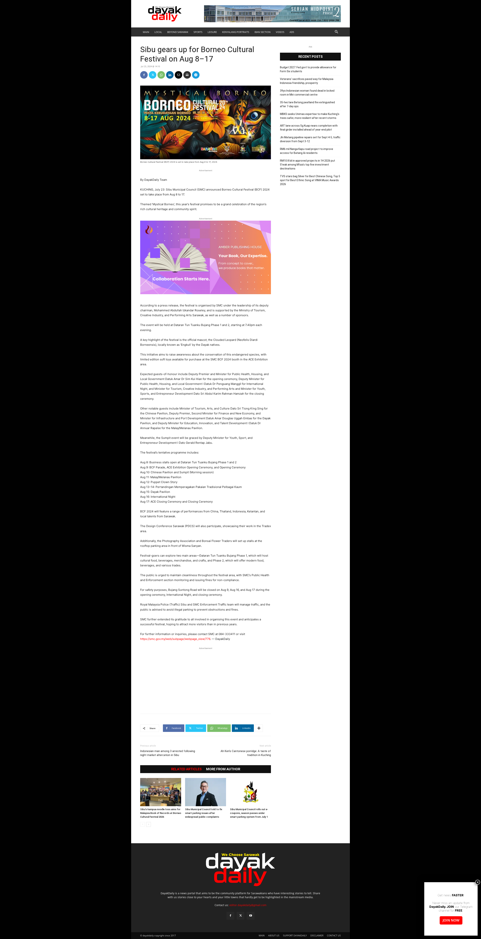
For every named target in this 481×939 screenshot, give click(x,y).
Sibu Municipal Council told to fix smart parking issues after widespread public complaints (203, 813)
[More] (259, 728)
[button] (336, 32)
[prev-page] (142, 824)
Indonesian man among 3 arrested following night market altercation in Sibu (167, 753)
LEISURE (212, 32)
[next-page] (148, 824)
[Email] (178, 75)
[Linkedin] (170, 75)
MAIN (146, 32)
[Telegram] (196, 75)
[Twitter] (152, 75)
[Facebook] (144, 75)
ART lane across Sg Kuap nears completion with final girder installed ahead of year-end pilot (309, 127)
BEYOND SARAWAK (177, 32)
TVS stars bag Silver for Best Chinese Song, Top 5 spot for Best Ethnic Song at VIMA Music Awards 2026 (310, 180)
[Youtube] (250, 915)
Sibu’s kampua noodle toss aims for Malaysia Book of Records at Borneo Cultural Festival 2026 (160, 813)
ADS (292, 32)
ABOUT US (273, 935)
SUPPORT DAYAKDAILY (295, 935)
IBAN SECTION (262, 32)
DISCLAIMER (316, 935)
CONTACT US (334, 935)
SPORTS (198, 32)
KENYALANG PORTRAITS (235, 32)
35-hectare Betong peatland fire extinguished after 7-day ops (307, 104)
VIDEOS (280, 32)
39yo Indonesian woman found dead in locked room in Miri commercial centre (307, 92)
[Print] (187, 75)
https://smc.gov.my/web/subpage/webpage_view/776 (175, 639)
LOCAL (158, 32)
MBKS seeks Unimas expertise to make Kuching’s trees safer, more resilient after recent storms (309, 115)
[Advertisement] (205, 678)
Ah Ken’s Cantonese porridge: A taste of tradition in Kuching (246, 753)
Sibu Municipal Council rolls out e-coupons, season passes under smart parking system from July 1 (249, 813)
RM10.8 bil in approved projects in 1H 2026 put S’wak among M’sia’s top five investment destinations (307, 164)
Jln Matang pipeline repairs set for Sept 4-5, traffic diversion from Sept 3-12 (310, 139)
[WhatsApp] (161, 75)
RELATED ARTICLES (186, 769)
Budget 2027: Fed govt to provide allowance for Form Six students (308, 69)
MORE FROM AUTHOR (223, 769)
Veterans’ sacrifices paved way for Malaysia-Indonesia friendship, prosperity (307, 80)
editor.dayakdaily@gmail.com (247, 905)
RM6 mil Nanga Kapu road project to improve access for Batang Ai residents (306, 150)
